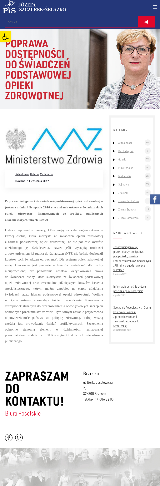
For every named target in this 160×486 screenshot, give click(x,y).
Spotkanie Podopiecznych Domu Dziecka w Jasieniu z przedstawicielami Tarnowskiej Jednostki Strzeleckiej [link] (132, 316)
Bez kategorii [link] (126, 151)
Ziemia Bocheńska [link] (128, 201)
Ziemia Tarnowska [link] (128, 218)
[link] (5, 36)
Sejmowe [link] (123, 184)
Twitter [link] (19, 437)
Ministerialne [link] (125, 168)
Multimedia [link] (46, 174)
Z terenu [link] (123, 193)
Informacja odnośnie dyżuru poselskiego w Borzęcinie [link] (129, 288)
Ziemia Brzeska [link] (127, 209)
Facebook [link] (8, 437)
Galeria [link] (34, 174)
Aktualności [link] (22, 174)
